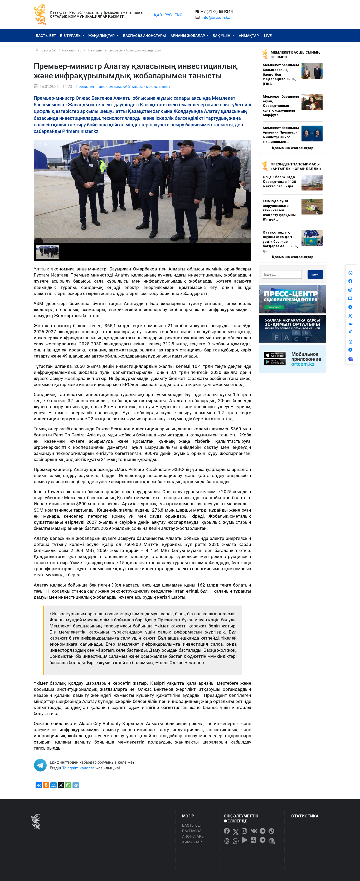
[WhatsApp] (68, 785)
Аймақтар (249, 36)
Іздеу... (315, 274)
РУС (168, 15)
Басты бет (46, 36)
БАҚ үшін (222, 36)
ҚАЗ (158, 15)
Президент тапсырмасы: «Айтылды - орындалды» (123, 86)
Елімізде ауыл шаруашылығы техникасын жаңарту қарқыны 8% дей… (279, 210)
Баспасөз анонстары (144, 36)
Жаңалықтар (101, 36)
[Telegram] (75, 785)
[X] (61, 785)
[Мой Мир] (53, 785)
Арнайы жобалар (188, 36)
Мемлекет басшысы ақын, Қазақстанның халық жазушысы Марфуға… (281, 105)
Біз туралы (70, 36)
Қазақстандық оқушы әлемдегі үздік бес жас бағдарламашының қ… (280, 241)
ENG (178, 15)
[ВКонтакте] (39, 785)
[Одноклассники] (46, 785)
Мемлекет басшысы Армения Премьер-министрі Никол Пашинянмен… (281, 135)
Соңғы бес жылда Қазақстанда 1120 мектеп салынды (279, 181)
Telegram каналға (78, 768)
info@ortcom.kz (216, 17)
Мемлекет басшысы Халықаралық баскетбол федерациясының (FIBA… (281, 74)
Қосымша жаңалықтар (292, 148)
